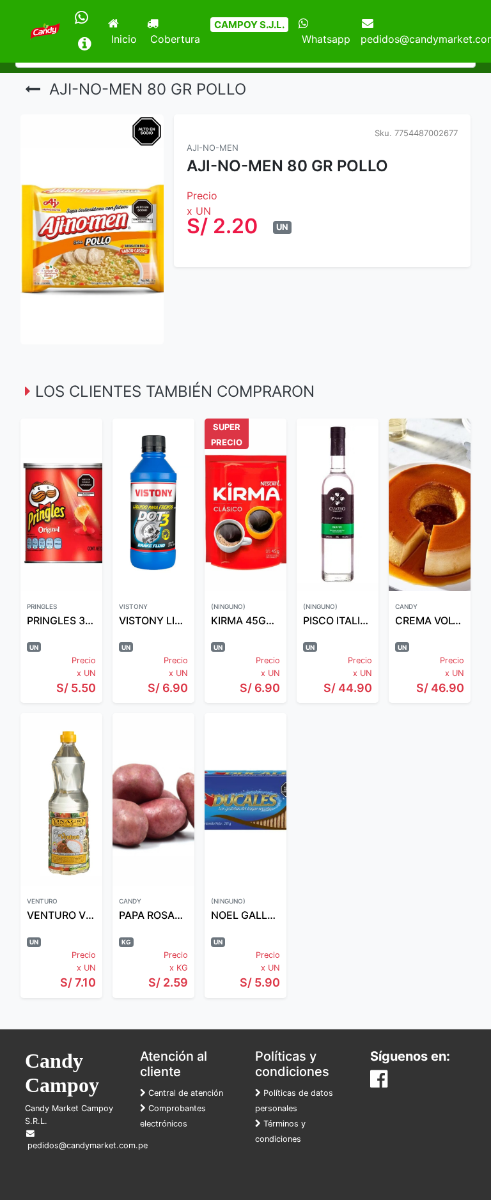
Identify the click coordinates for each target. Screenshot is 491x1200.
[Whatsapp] (81, 18)
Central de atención (184, 1093)
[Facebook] (378, 1082)
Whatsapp (324, 39)
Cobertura (173, 39)
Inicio (122, 39)
